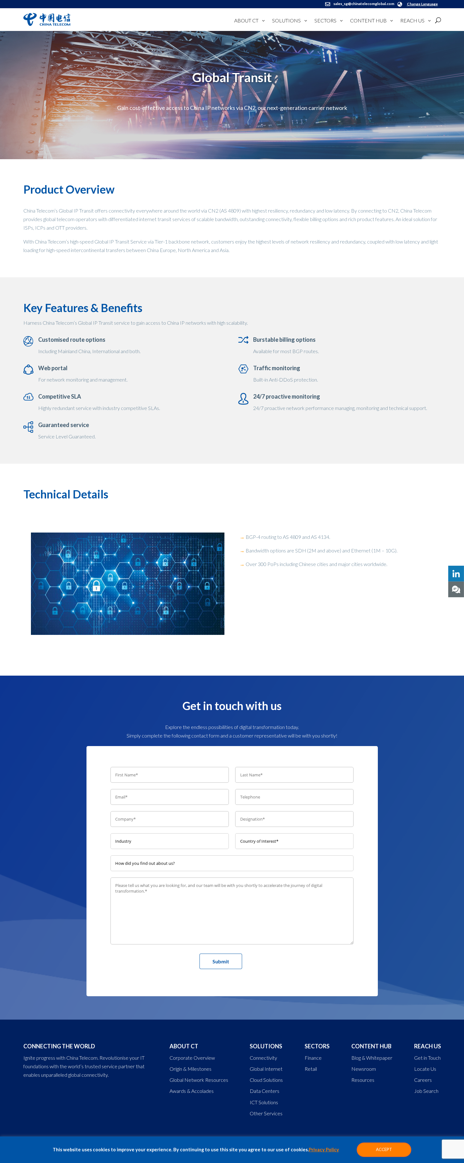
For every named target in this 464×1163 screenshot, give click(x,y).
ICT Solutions (264, 1102)
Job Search (426, 1091)
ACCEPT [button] (384, 1149)
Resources (362, 1080)
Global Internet (266, 1069)
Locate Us (425, 1069)
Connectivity (263, 1058)
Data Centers (264, 1091)
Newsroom (363, 1069)
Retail (311, 1069)
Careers (423, 1080)
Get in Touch (427, 1058)
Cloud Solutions (266, 1080)
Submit (220, 961)
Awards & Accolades (192, 1091)
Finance (313, 1058)
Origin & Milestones (190, 1069)
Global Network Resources (199, 1080)
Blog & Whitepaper (371, 1058)
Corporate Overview (192, 1058)
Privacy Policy (324, 1149)
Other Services (266, 1113)
